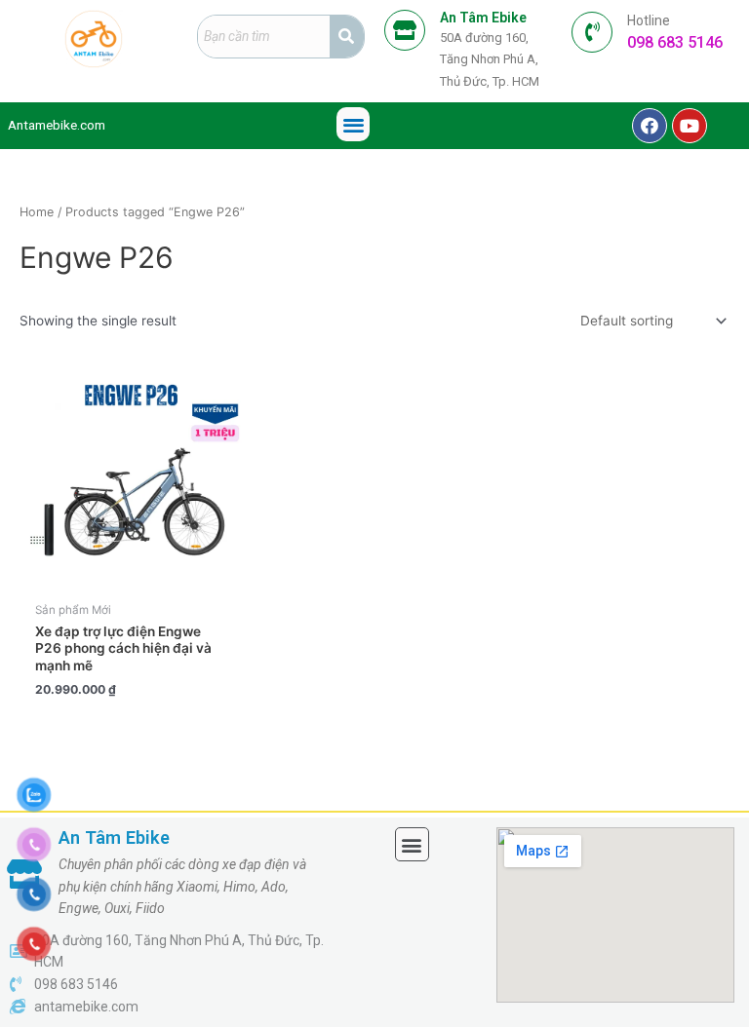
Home (37, 212)
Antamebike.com (56, 125)
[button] (353, 124)
